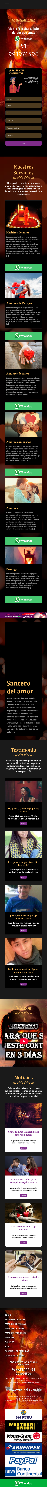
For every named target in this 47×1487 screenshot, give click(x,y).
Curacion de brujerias (17, 1351)
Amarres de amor (14, 1328)
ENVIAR (23, 823)
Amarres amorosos (16, 1333)
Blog (7, 1346)
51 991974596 (23, 50)
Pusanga (9, 1342)
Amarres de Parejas (15, 1324)
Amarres (9, 1337)
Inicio (8, 1315)
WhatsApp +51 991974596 (23, 1372)
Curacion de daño (15, 1355)
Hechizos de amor (15, 1319)
